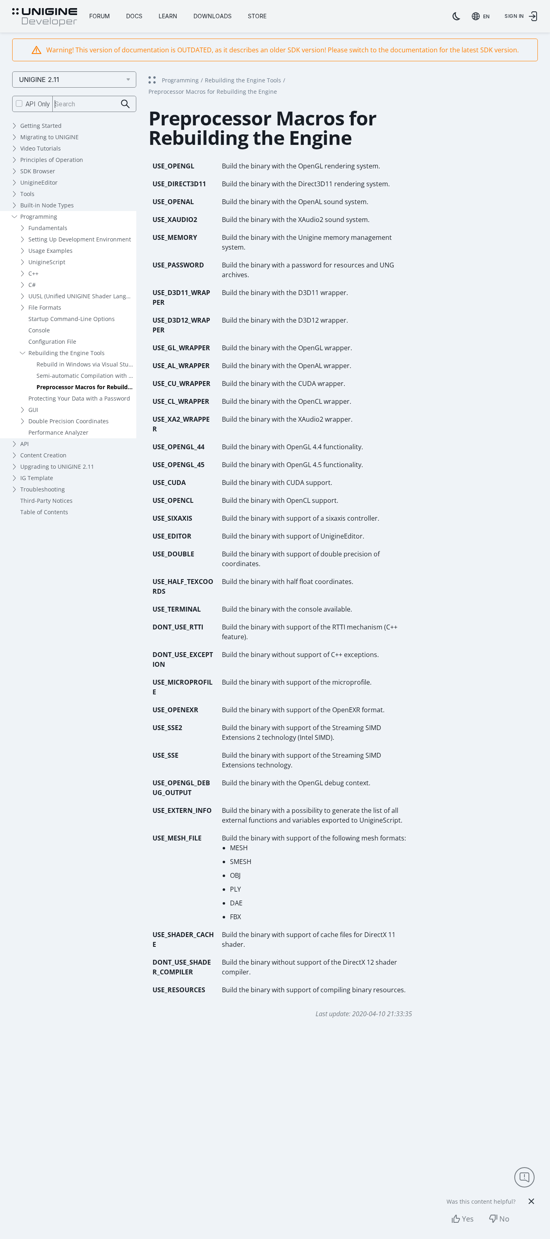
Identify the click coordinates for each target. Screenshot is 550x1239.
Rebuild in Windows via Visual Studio (86, 364)
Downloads (212, 16)
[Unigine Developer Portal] (44, 17)
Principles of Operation (51, 160)
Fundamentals (47, 228)
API (24, 444)
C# (32, 285)
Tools (27, 194)
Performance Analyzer (58, 432)
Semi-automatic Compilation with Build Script (86, 375)
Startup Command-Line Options (71, 319)
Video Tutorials (40, 148)
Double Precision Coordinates (68, 421)
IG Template (36, 478)
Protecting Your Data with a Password (79, 398)
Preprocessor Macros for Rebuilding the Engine (86, 387)
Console (39, 330)
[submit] (125, 104)
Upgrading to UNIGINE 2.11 (57, 466)
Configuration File (52, 341)
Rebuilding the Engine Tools (66, 353)
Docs (134, 16)
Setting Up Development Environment (79, 239)
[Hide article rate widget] (531, 1201)
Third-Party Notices (46, 500)
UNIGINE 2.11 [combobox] (39, 79)
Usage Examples (50, 250)
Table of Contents (44, 512)
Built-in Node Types (47, 205)
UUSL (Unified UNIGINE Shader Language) (82, 296)
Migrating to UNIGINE (49, 137)
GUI (33, 410)
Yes (468, 1219)
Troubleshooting (42, 489)
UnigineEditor (39, 182)
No (504, 1219)
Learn (168, 16)
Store (257, 16)
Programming (38, 216)
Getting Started (41, 125)
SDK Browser (37, 171)
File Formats (44, 307)
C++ (33, 273)
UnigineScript (46, 262)
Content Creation (43, 455)
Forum (99, 16)
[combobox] (482, 16)
